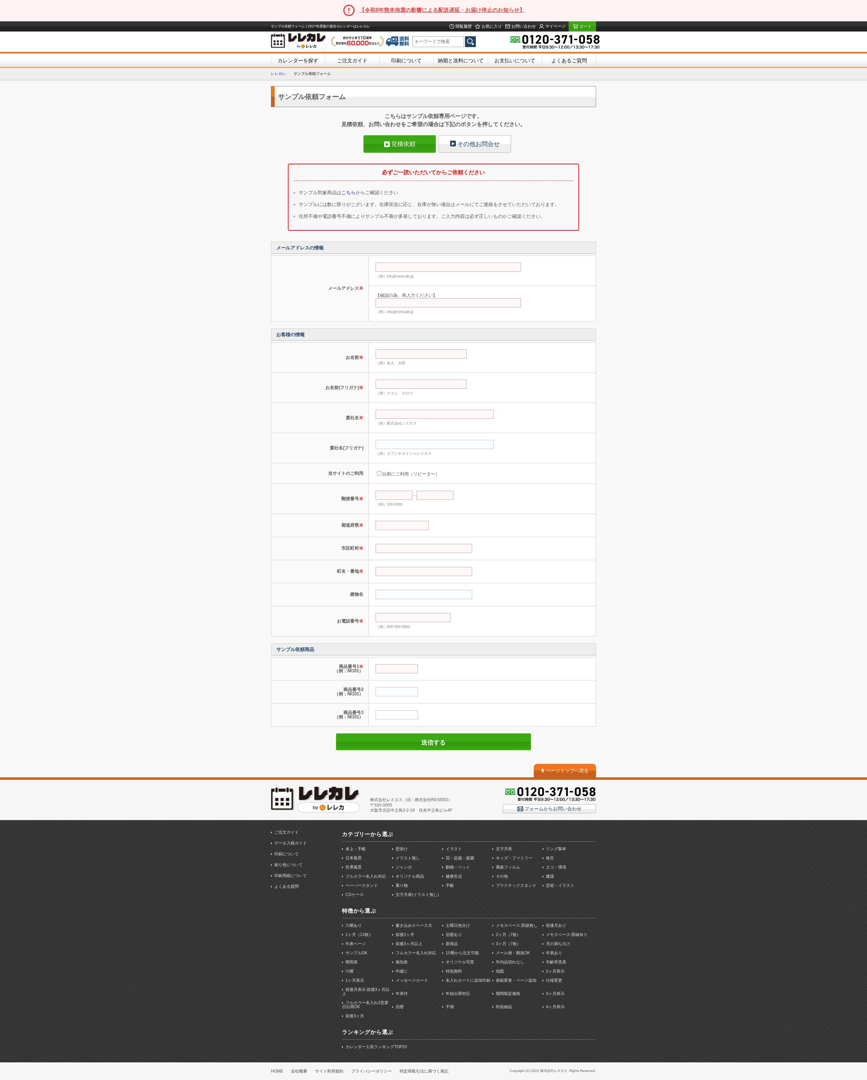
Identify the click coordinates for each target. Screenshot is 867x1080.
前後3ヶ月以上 (409, 943)
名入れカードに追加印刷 (468, 980)
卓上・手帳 (355, 849)
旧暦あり (454, 934)
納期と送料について (461, 60)
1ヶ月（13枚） (359, 934)
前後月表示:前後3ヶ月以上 (365, 991)
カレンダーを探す (298, 60)
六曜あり (353, 925)
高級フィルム (508, 867)
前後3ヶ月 (354, 1016)
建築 (550, 876)
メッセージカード (412, 980)
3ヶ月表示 (555, 993)
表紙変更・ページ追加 (516, 980)
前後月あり (556, 925)
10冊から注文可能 (462, 953)
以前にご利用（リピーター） (411, 473)
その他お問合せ (478, 144)
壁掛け (402, 849)
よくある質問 (286, 886)
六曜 (349, 971)
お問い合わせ (523, 26)
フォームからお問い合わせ (552, 808)
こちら (348, 192)
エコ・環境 (556, 867)
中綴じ (402, 971)
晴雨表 (351, 962)
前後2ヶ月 (405, 934)
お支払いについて (514, 60)
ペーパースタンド (361, 885)
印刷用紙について (290, 875)
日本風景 (353, 858)
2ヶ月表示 (555, 971)
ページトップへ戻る (567, 770)
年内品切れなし (510, 962)
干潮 (450, 1006)
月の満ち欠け (558, 943)
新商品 (452, 943)
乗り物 (402, 885)
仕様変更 (554, 980)
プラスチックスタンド (516, 885)
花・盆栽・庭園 (460, 858)
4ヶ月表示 (555, 1006)
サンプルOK (356, 953)
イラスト (454, 849)
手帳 (450, 885)
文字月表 (504, 849)
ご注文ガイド (352, 60)
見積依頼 (403, 144)
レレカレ (278, 74)
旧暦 (400, 1006)
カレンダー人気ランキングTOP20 (376, 1046)
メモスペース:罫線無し (516, 925)
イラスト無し (408, 858)
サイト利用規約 (329, 1071)
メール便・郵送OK (513, 953)
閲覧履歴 (463, 26)
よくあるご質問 (569, 60)
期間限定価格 (508, 993)
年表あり (554, 953)
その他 (502, 876)
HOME (277, 1071)
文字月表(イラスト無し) (417, 894)
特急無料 (454, 971)
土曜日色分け (458, 925)
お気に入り (491, 26)
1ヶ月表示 (354, 980)
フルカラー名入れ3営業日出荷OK (365, 1004)
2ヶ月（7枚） (508, 934)
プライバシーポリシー (371, 1071)
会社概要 (299, 1071)
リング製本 (556, 849)
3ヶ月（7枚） (508, 943)
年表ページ (355, 943)
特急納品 (504, 1006)
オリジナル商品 (410, 876)
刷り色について (288, 864)
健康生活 (454, 876)
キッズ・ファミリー (514, 858)
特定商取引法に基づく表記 (424, 1071)
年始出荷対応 (458, 993)
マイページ (555, 26)
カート (585, 26)
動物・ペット (458, 867)
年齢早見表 (556, 962)
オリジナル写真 (460, 962)
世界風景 (353, 867)
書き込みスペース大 (414, 925)
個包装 (402, 962)
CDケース (354, 894)
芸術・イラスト (560, 885)
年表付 (402, 993)
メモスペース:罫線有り (567, 934)
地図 (500, 971)
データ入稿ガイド (290, 843)
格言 (550, 858)
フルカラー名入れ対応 (365, 876)
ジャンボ (404, 867)
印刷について (406, 60)
